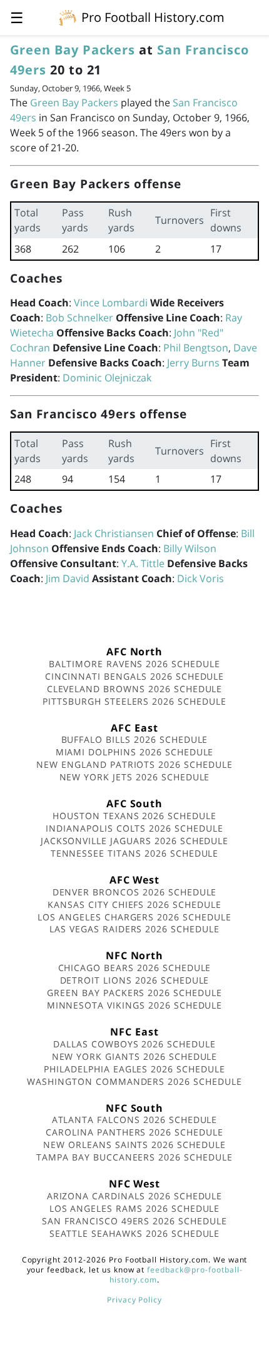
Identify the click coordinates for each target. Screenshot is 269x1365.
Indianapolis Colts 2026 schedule (134, 828)
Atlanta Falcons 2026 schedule (135, 1120)
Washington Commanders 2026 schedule (134, 1081)
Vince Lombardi (111, 303)
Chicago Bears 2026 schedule (134, 968)
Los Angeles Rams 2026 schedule (134, 1208)
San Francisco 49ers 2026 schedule (134, 1221)
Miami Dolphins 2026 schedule (135, 752)
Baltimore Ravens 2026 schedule (134, 664)
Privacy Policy (134, 1299)
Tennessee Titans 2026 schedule (135, 853)
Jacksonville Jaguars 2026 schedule (135, 841)
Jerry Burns (193, 363)
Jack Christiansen (114, 533)
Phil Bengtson (195, 348)
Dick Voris (200, 578)
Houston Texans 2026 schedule (134, 816)
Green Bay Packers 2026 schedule (134, 993)
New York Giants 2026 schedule (135, 1056)
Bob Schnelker (79, 318)
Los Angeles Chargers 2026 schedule (134, 917)
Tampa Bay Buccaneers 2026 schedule (134, 1157)
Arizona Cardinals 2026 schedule (135, 1196)
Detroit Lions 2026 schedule (135, 980)
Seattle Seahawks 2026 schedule (134, 1233)
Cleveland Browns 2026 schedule (135, 689)
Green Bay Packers (72, 49)
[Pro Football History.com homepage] (67, 17)
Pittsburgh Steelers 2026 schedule (134, 701)
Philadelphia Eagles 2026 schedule (134, 1069)
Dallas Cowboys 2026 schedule (134, 1044)
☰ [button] (17, 17)
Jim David (67, 578)
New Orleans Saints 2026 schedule (134, 1145)
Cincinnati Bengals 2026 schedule (135, 676)
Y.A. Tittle (143, 563)
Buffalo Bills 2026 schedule (134, 739)
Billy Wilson (189, 548)
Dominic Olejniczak (107, 378)
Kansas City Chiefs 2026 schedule (134, 904)
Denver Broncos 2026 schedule (135, 892)
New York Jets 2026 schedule (134, 777)
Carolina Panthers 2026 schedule (134, 1132)
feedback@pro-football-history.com (175, 1274)
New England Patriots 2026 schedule (134, 764)
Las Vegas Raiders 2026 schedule (134, 929)
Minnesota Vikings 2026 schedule (135, 1005)
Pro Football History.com (153, 17)
